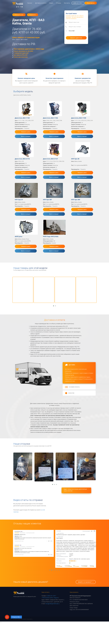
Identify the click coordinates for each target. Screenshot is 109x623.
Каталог (30, 3)
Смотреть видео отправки (23, 477)
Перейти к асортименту (23, 297)
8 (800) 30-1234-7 (51, 595)
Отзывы (58, 3)
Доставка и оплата (40, 3)
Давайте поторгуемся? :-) (85, 582)
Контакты (67, 3)
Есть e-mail (71, 30)
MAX (51, 597)
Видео (51, 3)
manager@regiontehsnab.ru (52, 603)
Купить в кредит (26, 136)
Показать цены (25, 132)
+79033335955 (46, 597)
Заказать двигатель (23, 472)
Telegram (56, 597)
